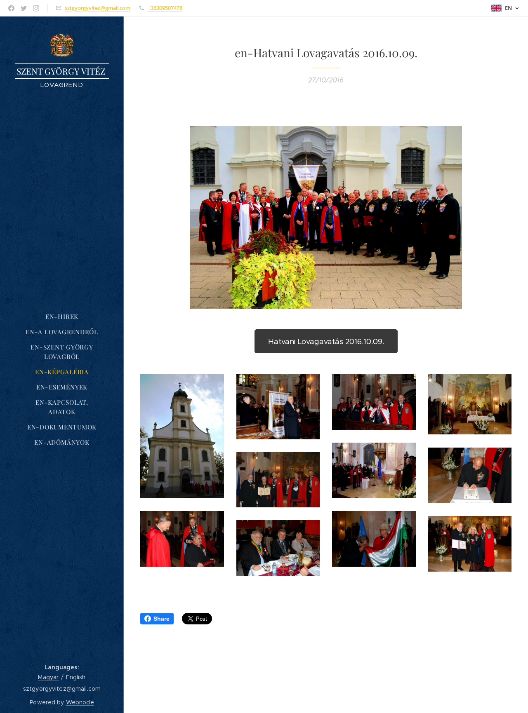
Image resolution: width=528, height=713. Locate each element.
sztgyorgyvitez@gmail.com (97, 8)
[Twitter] (24, 8)
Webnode (80, 702)
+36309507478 (165, 8)
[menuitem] (61, 316)
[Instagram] (36, 8)
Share (161, 618)
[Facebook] (11, 8)
